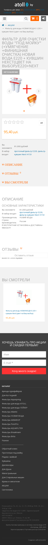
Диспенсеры (7, 465)
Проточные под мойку (12, 452)
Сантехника (7, 489)
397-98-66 (19, 13)
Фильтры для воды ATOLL (14, 403)
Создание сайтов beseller (37, 540)
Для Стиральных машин (13, 477)
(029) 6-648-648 (29, 10)
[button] (9, 92)
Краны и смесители (11, 481)
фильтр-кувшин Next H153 (32, 215)
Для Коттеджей (9, 395)
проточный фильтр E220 (25, 151)
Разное (5, 440)
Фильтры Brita (8, 436)
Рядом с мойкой (9, 457)
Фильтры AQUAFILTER (12, 428)
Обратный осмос (9, 448)
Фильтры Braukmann (11, 432)
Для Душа (6, 469)
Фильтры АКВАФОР (11, 420)
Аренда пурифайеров (12, 391)
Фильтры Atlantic (9, 411)
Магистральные (9, 473)
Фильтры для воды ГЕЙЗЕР (14, 407)
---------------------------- (12, 444)
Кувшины (6, 461)
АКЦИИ (5, 485)
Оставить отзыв (24, 255)
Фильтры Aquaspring (11, 399)
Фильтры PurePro (10, 424)
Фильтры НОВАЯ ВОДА (13, 416)
